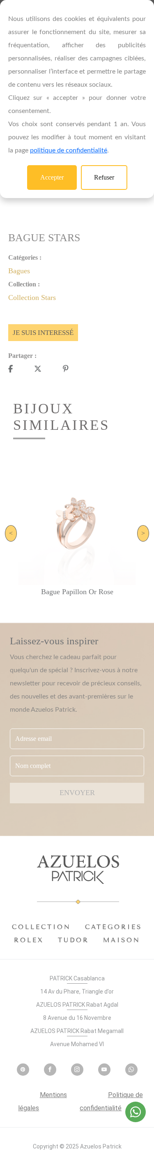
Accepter (52, 177)
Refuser (104, 177)
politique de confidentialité (68, 150)
